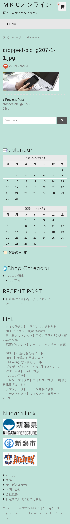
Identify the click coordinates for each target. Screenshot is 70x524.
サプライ (15, 280)
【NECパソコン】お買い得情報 (24, 331)
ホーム (10, 475)
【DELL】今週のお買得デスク (23, 357)
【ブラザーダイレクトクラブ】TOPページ (31, 366)
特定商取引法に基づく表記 (24, 499)
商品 (9, 480)
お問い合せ (13, 489)
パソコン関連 (15, 275)
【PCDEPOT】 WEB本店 (21, 371)
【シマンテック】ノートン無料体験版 (28, 389)
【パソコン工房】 (15, 375)
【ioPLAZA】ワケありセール (22, 362)
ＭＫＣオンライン (27, 4)
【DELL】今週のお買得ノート (23, 353)
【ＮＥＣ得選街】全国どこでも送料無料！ (31, 326)
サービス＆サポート (19, 484)
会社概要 (12, 494)
